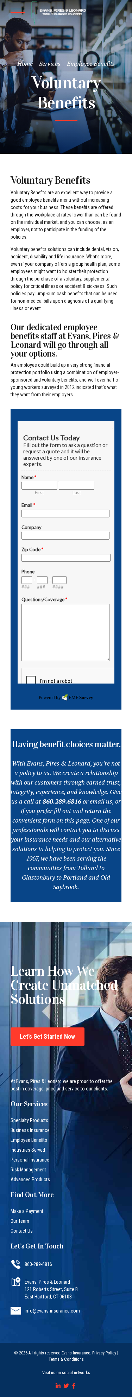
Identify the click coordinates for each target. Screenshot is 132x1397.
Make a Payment (27, 1211)
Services (50, 63)
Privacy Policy (104, 1353)
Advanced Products (30, 1179)
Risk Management (28, 1169)
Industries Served (28, 1150)
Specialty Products (29, 1120)
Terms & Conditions (66, 1359)
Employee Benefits (91, 63)
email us (101, 801)
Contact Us (22, 1231)
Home (25, 63)
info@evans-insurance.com (52, 1311)
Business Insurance (30, 1130)
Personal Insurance (30, 1160)
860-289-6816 (38, 1264)
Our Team (20, 1221)
